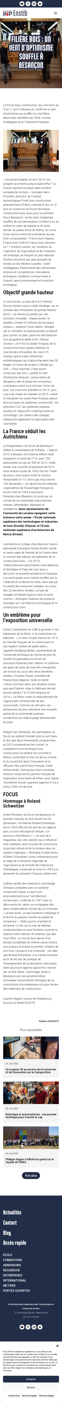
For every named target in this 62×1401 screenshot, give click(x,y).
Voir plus (31, 1175)
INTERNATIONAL (14, 1280)
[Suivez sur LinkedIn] (40, 3)
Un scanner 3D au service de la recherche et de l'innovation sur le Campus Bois (31, 1071)
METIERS (9, 1285)
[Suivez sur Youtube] (22, 3)
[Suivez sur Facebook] (28, 3)
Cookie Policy (14, 1396)
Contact (10, 1223)
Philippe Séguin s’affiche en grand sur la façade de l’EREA (30, 1161)
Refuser (31, 1387)
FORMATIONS (12, 1260)
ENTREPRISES (12, 1275)
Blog (7, 1233)
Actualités (12, 1213)
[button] (57, 1345)
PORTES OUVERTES (16, 1290)
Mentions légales (29, 1396)
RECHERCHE (11, 1270)
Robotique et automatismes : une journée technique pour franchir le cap (31, 1116)
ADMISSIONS (12, 1265)
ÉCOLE (7, 1255)
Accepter (31, 1379)
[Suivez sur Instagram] (34, 3)
